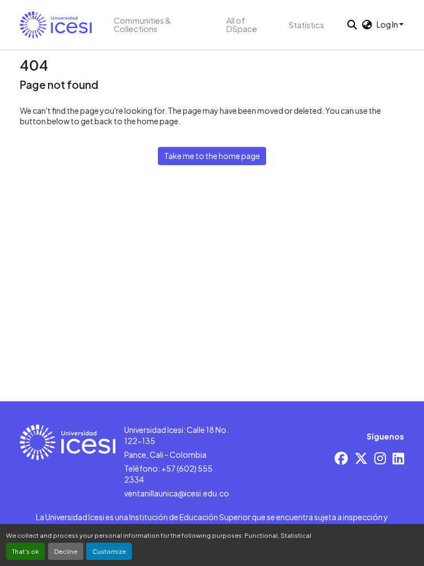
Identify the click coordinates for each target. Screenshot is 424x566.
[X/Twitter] (361, 458)
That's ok (25, 551)
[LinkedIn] (398, 458)
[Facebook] (341, 458)
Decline (65, 551)
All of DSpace (241, 25)
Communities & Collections (142, 25)
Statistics (306, 25)
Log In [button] (388, 24)
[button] (56, 25)
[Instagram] (380, 458)
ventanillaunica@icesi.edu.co (176, 493)
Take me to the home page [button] (212, 156)
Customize (109, 551)
